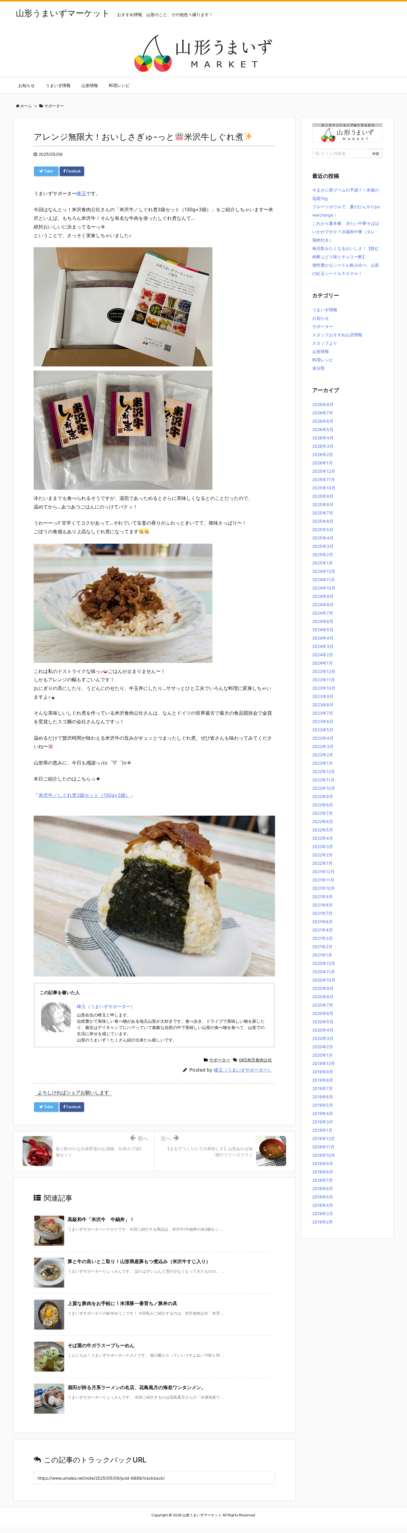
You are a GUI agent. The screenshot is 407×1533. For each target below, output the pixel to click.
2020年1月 (322, 1055)
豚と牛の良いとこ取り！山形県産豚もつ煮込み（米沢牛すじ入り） (139, 1261)
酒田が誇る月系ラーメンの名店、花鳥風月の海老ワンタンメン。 (137, 1387)
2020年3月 (322, 1038)
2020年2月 (322, 1046)
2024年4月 (322, 637)
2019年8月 (322, 1080)
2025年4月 (322, 537)
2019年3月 (322, 1121)
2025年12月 (323, 471)
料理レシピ (322, 359)
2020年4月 (322, 1030)
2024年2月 (322, 654)
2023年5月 (322, 729)
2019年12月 (323, 1063)
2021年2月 (322, 946)
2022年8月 (322, 804)
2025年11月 (323, 479)
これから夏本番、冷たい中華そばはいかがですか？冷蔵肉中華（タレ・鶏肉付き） (345, 231)
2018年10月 (323, 1155)
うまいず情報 (324, 309)
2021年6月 (322, 921)
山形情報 (320, 351)
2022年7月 (322, 813)
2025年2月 (322, 554)
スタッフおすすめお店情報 (337, 334)
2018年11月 (323, 1146)
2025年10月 (323, 487)
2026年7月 (322, 412)
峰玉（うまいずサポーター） (243, 1070)
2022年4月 (322, 838)
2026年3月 (322, 446)
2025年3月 (322, 546)
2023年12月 (323, 671)
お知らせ (320, 318)
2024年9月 (322, 596)
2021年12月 (323, 871)
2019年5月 (322, 1105)
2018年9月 (322, 1163)
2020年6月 (322, 1013)
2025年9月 (322, 496)
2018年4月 (322, 1205)
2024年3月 (322, 646)
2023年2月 (322, 754)
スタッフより (324, 343)
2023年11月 (323, 679)
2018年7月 (322, 1180)
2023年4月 (322, 738)
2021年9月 (322, 896)
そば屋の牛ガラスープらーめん (101, 1345)
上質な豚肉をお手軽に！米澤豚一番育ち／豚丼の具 (122, 1303)
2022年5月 (322, 829)
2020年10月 (323, 979)
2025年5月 (322, 529)
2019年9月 (322, 1071)
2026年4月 (322, 437)
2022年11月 (323, 779)
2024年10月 (323, 587)
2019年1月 (322, 1130)
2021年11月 (323, 879)
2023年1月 (322, 763)
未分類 (318, 368)
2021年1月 (322, 954)
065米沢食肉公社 (255, 1059)
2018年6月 (322, 1188)
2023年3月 (322, 746)
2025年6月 (322, 521)
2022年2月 (322, 854)
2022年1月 (322, 863)
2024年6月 (322, 621)
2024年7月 (322, 612)
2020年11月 (323, 971)
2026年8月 (322, 404)
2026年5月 (322, 429)
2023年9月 (322, 696)
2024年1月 (322, 663)
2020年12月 (323, 963)
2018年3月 (322, 1213)
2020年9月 (322, 988)
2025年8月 (322, 504)
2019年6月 (322, 1096)
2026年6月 (322, 421)
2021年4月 (322, 929)
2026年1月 (322, 462)
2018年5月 (322, 1196)
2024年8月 (322, 604)
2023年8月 (322, 704)
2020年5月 (322, 1021)
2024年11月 (323, 579)
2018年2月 (322, 1221)
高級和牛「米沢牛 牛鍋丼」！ (101, 1219)
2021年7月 (322, 913)
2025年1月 (322, 562)
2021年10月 (323, 888)
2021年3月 (322, 938)
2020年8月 (322, 996)
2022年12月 (323, 771)
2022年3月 (322, 846)
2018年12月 (323, 1138)
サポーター (219, 1059)
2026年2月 (322, 454)
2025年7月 (322, 512)
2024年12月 (323, 571)
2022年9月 (322, 796)
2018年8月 (322, 1171)
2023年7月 (322, 713)
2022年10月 (323, 788)
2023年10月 (323, 688)
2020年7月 (322, 1005)
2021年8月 (322, 904)
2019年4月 (322, 1113)
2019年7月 (322, 1088)
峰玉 (81, 193)
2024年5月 (322, 629)
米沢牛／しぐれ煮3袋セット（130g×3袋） (84, 795)
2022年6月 (322, 821)
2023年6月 (322, 721)
